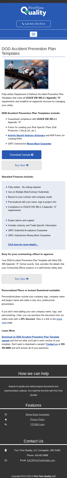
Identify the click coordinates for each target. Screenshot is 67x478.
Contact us (52, 344)
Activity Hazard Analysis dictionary (26, 135)
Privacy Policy (37, 419)
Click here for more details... (23, 244)
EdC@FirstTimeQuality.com (41, 460)
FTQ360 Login (37, 424)
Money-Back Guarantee (39, 143)
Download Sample (20, 154)
